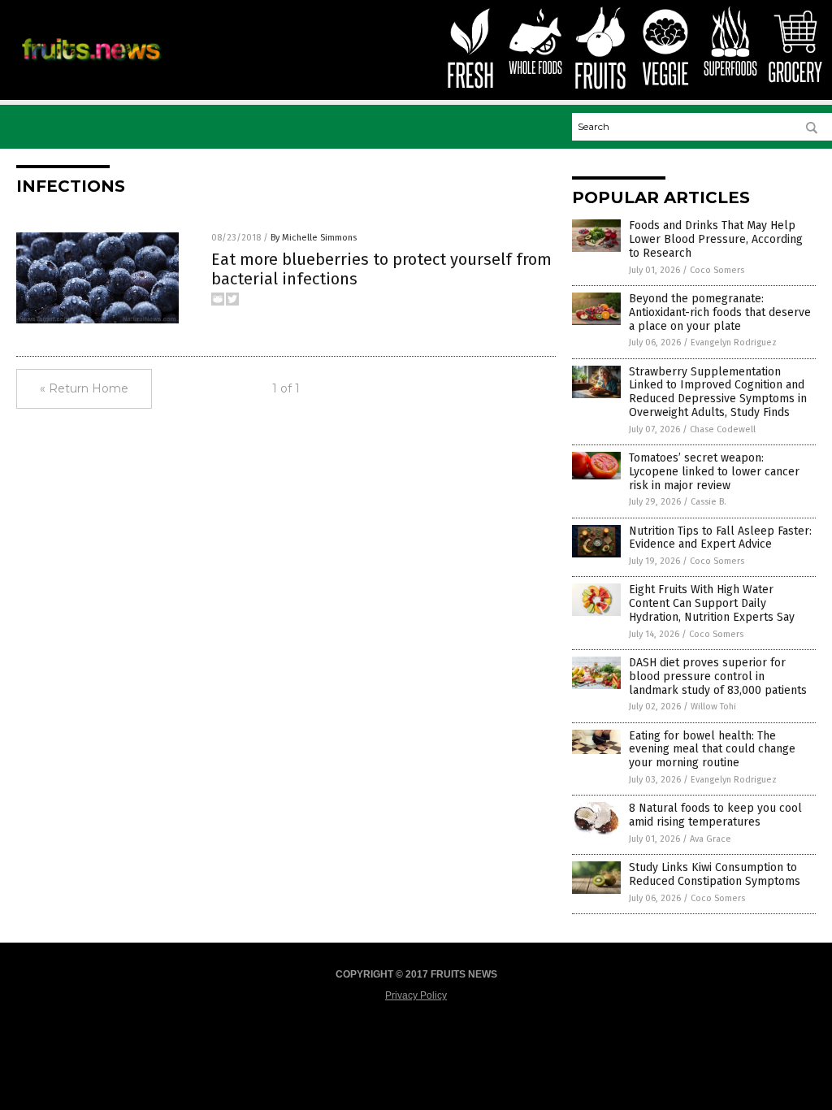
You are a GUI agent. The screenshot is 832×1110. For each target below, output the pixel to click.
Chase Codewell (723, 429)
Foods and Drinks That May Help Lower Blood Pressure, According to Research (716, 239)
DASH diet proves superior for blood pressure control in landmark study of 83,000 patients (718, 676)
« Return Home (84, 388)
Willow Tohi (713, 706)
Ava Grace (710, 839)
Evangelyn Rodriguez (734, 342)
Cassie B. (708, 501)
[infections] (91, 63)
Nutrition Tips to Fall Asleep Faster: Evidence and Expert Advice (720, 538)
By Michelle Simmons (314, 237)
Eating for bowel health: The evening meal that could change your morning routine (712, 749)
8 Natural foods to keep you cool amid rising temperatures (715, 815)
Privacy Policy (416, 995)
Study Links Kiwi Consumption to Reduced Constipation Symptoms (714, 874)
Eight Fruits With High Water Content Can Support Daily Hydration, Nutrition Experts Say (712, 603)
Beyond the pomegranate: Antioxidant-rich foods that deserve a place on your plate (720, 312)
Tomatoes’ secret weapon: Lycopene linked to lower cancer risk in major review (714, 471)
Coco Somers (717, 270)
